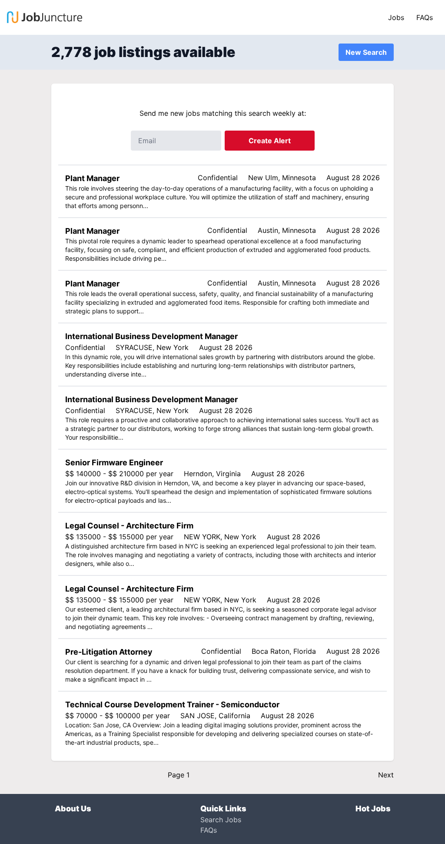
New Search (366, 52)
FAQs (424, 17)
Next (386, 774)
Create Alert (270, 140)
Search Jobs (220, 819)
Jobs (396, 17)
